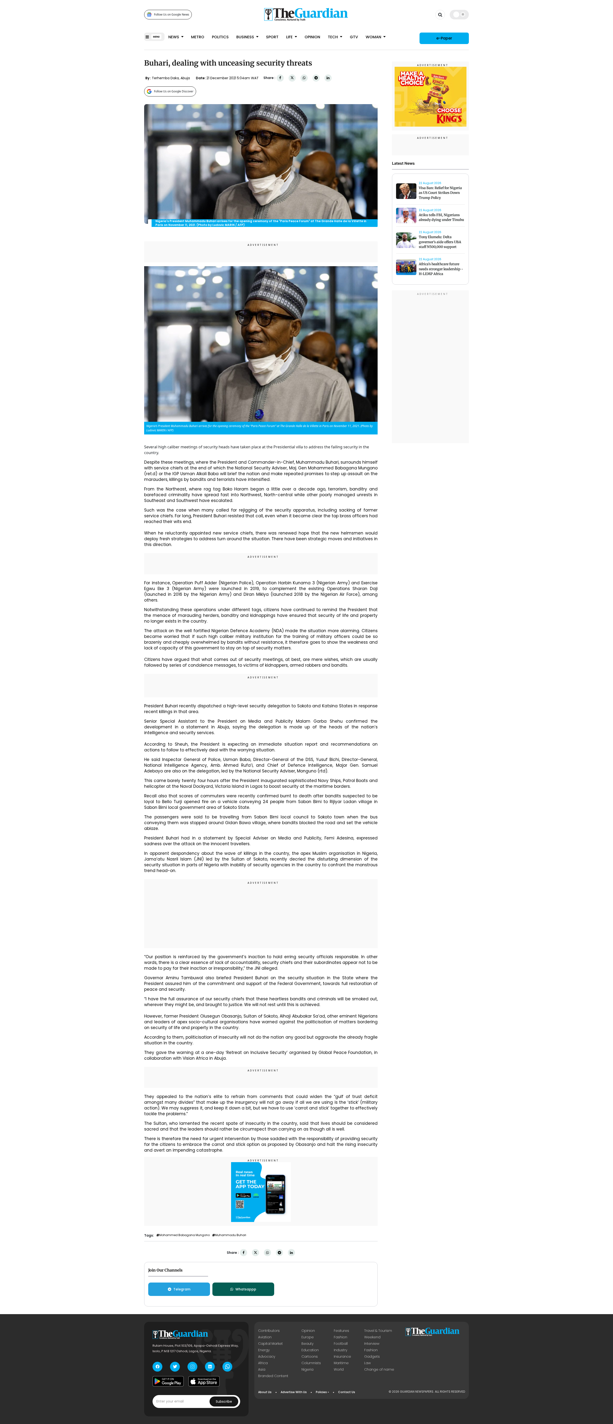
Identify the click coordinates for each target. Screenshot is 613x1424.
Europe (307, 1337)
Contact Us (346, 1392)
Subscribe (224, 1401)
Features (341, 1330)
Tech (333, 37)
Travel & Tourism (378, 1330)
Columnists (311, 1363)
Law (367, 1363)
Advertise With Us (294, 1392)
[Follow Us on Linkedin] (210, 1367)
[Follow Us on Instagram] (192, 1367)
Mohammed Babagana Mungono (184, 1235)
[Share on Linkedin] (328, 77)
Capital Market (270, 1343)
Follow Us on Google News (171, 14)
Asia (261, 1369)
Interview (371, 1343)
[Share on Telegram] (316, 77)
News (174, 37)
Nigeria (307, 1369)
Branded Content (273, 1375)
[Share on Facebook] (280, 77)
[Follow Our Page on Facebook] (157, 1367)
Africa (263, 1363)
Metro (197, 37)
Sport (272, 37)
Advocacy (266, 1356)
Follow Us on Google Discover (173, 91)
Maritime (341, 1363)
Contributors (269, 1330)
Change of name (379, 1369)
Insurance (342, 1356)
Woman (374, 37)
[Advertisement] (261, 914)
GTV (354, 37)
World (339, 1369)
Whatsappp (245, 1289)
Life (290, 37)
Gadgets (372, 1356)
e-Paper (444, 38)
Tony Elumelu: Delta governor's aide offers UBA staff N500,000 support (440, 242)
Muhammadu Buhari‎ (230, 1235)
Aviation (265, 1337)
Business (245, 37)
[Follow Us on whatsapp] (227, 1367)
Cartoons (309, 1356)
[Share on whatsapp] (304, 77)
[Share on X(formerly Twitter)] (292, 77)
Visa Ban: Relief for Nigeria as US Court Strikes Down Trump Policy (440, 193)
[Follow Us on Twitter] (175, 1367)
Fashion (340, 1337)
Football (341, 1343)
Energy (264, 1350)
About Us (265, 1392)
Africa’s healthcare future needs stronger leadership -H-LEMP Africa (441, 269)
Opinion (312, 37)
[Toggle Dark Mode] (459, 14)
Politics (220, 37)
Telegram (181, 1289)
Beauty (307, 1343)
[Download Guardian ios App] (204, 1381)
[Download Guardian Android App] (168, 1381)
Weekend (372, 1337)
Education (310, 1350)
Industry (340, 1350)
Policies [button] (321, 1392)
